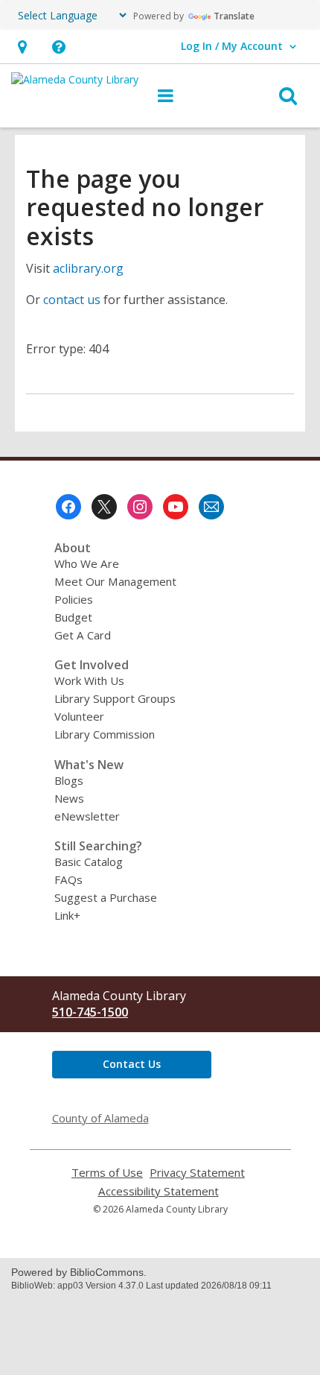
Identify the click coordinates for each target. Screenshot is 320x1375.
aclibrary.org (88, 268)
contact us (71, 299)
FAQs (68, 879)
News (69, 798)
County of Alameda (100, 1117)
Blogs (68, 780)
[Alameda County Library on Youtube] (175, 506)
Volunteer (79, 716)
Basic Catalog (88, 861)
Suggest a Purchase (105, 897)
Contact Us (132, 1064)
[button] (22, 46)
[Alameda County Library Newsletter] (211, 506)
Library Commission (104, 734)
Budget (73, 617)
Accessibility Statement (158, 1191)
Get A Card (82, 635)
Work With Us (89, 680)
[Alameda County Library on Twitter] (104, 506)
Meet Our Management (115, 581)
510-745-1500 (90, 1012)
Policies (73, 599)
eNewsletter (87, 816)
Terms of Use (107, 1173)
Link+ (67, 915)
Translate (234, 16)
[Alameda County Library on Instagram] (140, 506)
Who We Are (86, 563)
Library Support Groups (115, 698)
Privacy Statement (197, 1173)
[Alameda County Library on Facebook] (68, 506)
